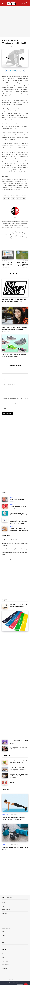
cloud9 (24, 195)
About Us (4, 953)
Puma (13, 198)
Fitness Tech (5, 814)
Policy (3, 942)
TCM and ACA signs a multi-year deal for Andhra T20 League (22, 264)
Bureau (15, 218)
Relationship (4, 913)
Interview (4, 917)
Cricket (3, 935)
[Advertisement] (15, 21)
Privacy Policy (5, 961)
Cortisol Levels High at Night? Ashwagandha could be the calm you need (18, 769)
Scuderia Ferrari (21, 198)
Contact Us (4, 968)
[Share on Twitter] (10, 70)
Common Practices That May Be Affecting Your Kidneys (18, 507)
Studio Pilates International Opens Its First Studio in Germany (18, 747)
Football (3, 939)
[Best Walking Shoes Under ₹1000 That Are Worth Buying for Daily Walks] (15, 343)
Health (11, 497)
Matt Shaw (7, 198)
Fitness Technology (6, 928)
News (3, 46)
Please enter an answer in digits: (9, 403)
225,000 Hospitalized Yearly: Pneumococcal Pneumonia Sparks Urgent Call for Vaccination (18, 521)
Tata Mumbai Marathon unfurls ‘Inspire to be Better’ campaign (7, 264)
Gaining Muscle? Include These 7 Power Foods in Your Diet (18, 761)
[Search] (26, 3)
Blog (3, 906)
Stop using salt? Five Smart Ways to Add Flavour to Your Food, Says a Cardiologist (19, 776)
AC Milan (5, 195)
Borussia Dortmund (15, 195)
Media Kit (4, 957)
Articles (3, 902)
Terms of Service (5, 964)
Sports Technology (6, 909)
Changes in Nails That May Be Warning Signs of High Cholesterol (19, 529)
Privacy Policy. (20, 984)
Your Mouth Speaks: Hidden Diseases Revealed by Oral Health (18, 514)
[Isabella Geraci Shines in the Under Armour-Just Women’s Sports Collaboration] (15, 288)
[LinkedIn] (15, 70)
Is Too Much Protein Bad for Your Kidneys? (18, 781)
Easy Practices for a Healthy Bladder (17, 500)
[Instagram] (23, 70)
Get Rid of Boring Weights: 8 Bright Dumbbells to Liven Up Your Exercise (19, 742)
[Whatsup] (19, 70)
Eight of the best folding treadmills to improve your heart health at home (19, 606)
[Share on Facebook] (6, 70)
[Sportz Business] (11, 3)
